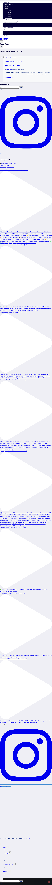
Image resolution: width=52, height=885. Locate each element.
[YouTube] (5, 39)
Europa (7, 853)
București (7, 6)
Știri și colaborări (8, 27)
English (6, 35)
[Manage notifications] (49, 882)
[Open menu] (1, 46)
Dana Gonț (9, 69)
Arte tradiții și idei (8, 23)
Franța (9, 10)
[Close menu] (0, 844)
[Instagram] (3, 39)
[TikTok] (7, 39)
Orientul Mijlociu (8, 18)
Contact (6, 33)
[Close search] (1, 879)
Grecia (9, 12)
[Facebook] (1, 39)
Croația (9, 14)
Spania (9, 16)
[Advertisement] (10, 810)
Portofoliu (7, 31)
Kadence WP (27, 838)
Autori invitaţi (7, 25)
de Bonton (7, 20)
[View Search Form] (1, 41)
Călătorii (7, 61)
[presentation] (27, 57)
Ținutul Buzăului (12, 65)
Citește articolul (10, 77)
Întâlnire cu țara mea (9, 4)
